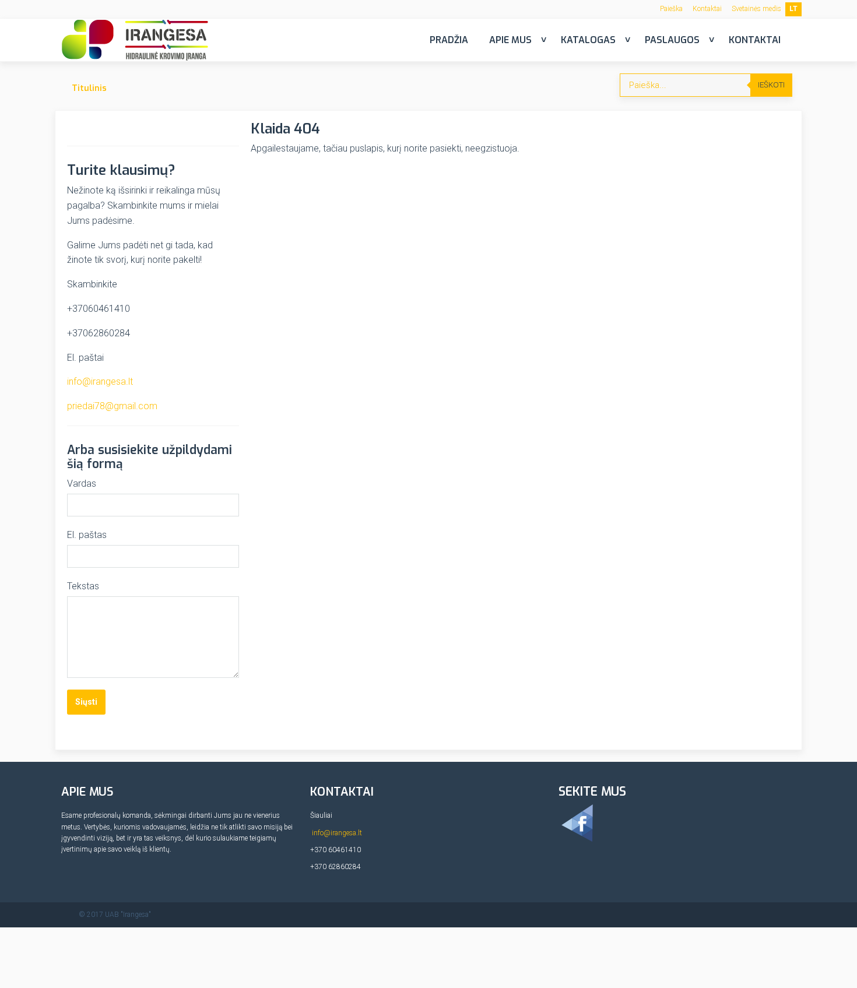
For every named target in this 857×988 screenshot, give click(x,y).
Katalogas (588, 40)
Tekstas (83, 586)
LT (793, 9)
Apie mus (510, 40)
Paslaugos (672, 40)
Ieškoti (771, 84)
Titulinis (89, 88)
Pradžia (449, 40)
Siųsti (86, 701)
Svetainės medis (756, 9)
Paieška (671, 9)
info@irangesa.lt (100, 381)
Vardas (81, 483)
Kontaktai (707, 9)
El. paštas (87, 534)
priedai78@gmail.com (112, 406)
